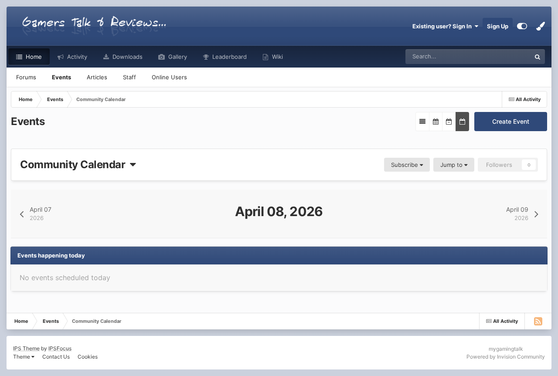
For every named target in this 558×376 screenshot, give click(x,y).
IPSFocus (59, 348)
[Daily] (462, 121)
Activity (76, 56)
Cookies (88, 356)
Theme (22, 356)
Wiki (276, 56)
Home (33, 56)
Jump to (452, 164)
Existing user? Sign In (443, 26)
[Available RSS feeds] (537, 321)
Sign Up (497, 26)
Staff (129, 77)
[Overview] (422, 121)
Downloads (127, 56)
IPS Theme (26, 348)
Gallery (177, 56)
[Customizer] (522, 26)
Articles (97, 77)
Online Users (169, 77)
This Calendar (501, 56)
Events (61, 77)
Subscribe (405, 164)
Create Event (510, 121)
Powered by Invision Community (505, 356)
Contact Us (56, 356)
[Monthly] (435, 121)
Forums (26, 77)
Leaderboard (229, 56)
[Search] (537, 56)
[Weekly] (449, 121)
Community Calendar (75, 164)
